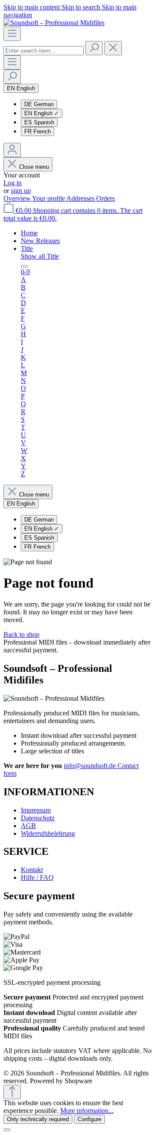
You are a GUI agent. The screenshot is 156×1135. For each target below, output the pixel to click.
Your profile (49, 198)
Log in (12, 183)
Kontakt (32, 869)
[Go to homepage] (53, 22)
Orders (105, 198)
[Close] (6, 1130)
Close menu (34, 167)
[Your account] (12, 150)
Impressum (36, 810)
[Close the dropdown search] (113, 48)
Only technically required (38, 1119)
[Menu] (12, 34)
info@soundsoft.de (90, 765)
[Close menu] (24, 266)
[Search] (94, 48)
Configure (89, 1119)
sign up (21, 190)
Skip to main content (32, 7)
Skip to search (82, 7)
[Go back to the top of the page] (12, 1092)
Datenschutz (38, 818)
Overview (17, 198)
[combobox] (43, 50)
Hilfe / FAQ (37, 877)
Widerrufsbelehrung (48, 833)
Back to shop (21, 634)
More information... (87, 1110)
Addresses (81, 198)
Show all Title (40, 256)
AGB (28, 825)
